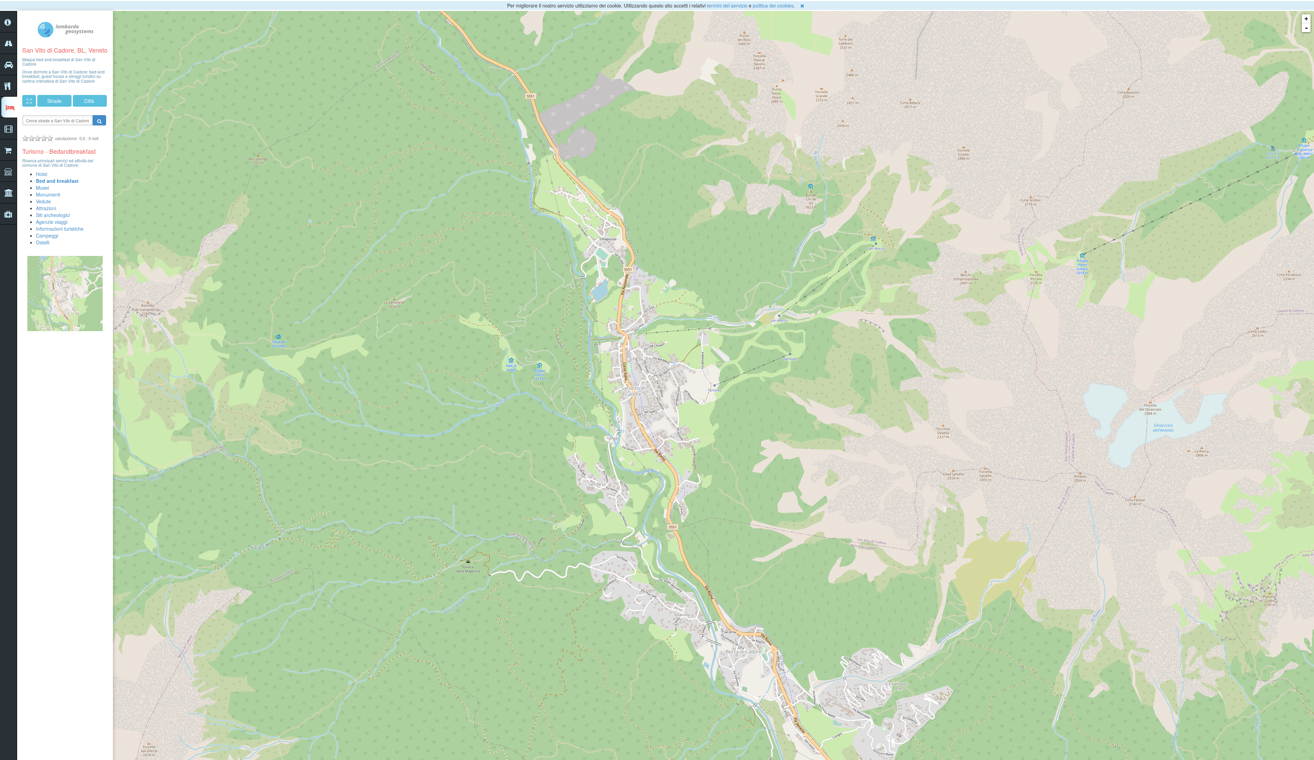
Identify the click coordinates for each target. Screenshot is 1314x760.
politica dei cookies (773, 5)
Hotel (41, 174)
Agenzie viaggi (51, 221)
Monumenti (48, 194)
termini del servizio (727, 5)
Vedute (43, 201)
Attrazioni (46, 208)
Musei (42, 187)
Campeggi (47, 235)
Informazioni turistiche (59, 228)
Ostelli (42, 242)
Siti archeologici (53, 215)
